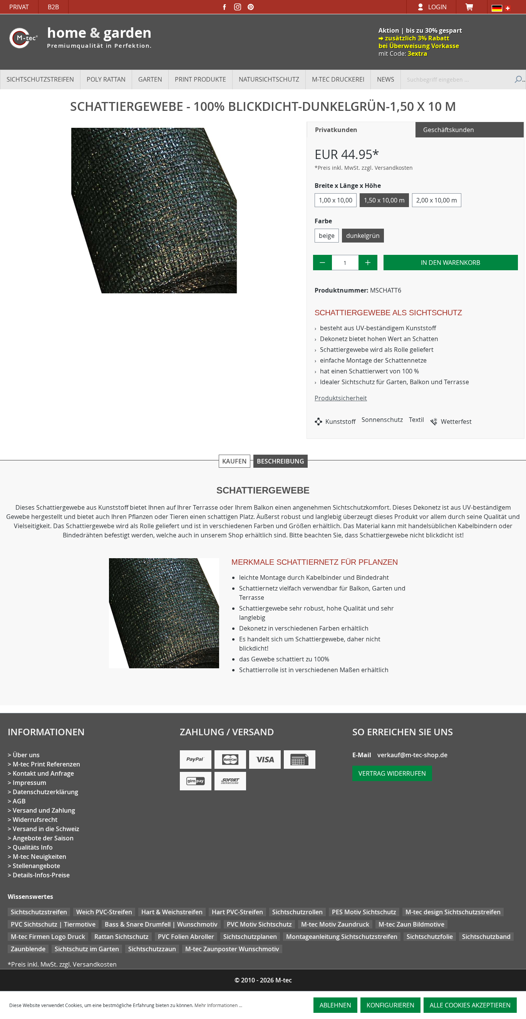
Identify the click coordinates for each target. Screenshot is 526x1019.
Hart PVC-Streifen (237, 912)
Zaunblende (28, 949)
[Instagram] (237, 7)
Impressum (29, 782)
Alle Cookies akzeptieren (470, 1005)
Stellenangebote (36, 866)
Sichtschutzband (486, 936)
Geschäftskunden (448, 129)
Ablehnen (335, 1005)
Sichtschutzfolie (430, 936)
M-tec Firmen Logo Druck (48, 936)
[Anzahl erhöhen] (367, 262)
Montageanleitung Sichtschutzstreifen (341, 936)
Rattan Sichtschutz (121, 936)
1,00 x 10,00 (335, 200)
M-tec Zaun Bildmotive (411, 924)
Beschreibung (280, 461)
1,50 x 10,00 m (384, 200)
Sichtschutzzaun (152, 949)
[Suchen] (517, 79)
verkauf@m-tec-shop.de (412, 755)
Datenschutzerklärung (45, 792)
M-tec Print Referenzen (46, 764)
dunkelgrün (363, 235)
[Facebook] (224, 7)
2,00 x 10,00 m (436, 200)
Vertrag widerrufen (392, 773)
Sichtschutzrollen (297, 912)
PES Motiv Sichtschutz (364, 912)
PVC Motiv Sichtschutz (259, 924)
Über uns (26, 755)
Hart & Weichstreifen (172, 912)
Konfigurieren (390, 1005)
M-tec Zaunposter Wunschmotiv (232, 949)
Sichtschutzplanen (250, 936)
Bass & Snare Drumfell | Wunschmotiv (161, 924)
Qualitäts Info (33, 847)
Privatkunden (336, 129)
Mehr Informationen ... (218, 1005)
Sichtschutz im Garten (87, 949)
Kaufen (234, 461)
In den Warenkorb (450, 262)
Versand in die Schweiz (46, 829)
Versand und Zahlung (44, 810)
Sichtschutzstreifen (39, 912)
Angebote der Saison (43, 838)
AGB (19, 801)
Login (437, 7)
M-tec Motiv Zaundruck (335, 924)
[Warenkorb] (471, 7)
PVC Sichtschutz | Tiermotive (53, 924)
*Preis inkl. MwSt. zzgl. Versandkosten (364, 167)
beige (327, 235)
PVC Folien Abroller (186, 936)
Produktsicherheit (341, 398)
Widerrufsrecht (35, 819)
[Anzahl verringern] (322, 262)
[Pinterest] (250, 7)
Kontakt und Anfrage (43, 773)
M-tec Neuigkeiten (39, 856)
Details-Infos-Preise (41, 875)
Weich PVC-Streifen (104, 912)
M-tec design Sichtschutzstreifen (453, 912)
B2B (53, 7)
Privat (19, 7)
